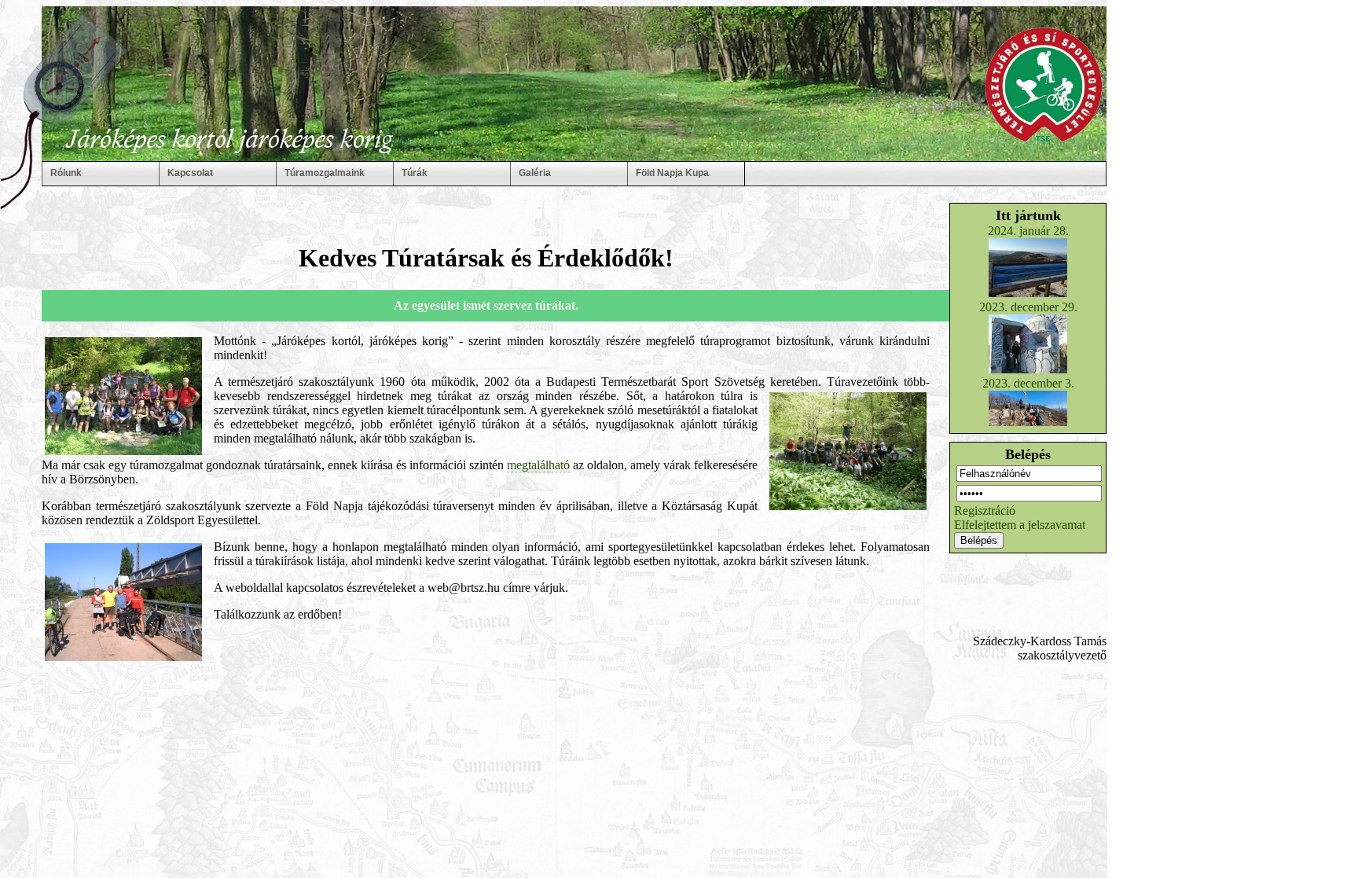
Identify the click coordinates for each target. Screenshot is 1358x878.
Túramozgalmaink (324, 172)
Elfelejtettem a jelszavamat (1019, 524)
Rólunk (66, 172)
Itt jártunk (1028, 215)
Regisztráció (984, 510)
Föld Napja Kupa (672, 172)
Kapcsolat (190, 172)
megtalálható (538, 465)
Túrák (415, 172)
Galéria (535, 172)
